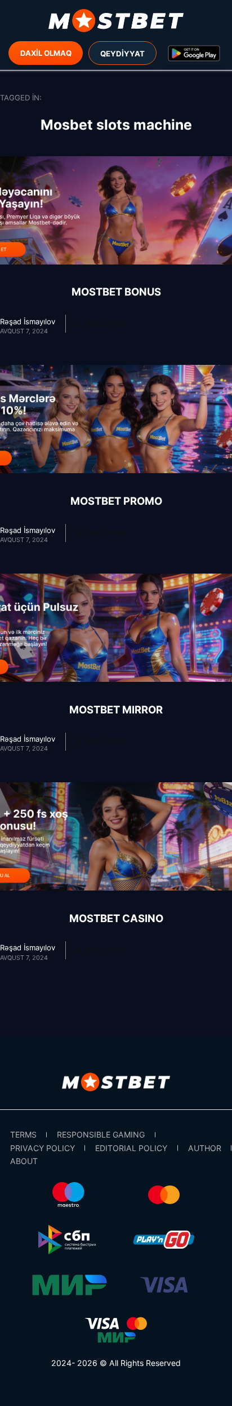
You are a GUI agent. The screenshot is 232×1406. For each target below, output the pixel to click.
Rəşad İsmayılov (27, 322)
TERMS (23, 1134)
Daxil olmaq (46, 53)
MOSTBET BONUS (116, 291)
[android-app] (194, 53)
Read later (104, 324)
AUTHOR (204, 1148)
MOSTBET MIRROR (116, 709)
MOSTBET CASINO (116, 918)
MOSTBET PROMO (116, 501)
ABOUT (24, 1161)
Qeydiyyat (122, 53)
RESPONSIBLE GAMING (101, 1134)
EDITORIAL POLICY (131, 1148)
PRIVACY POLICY (42, 1148)
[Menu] (116, 20)
